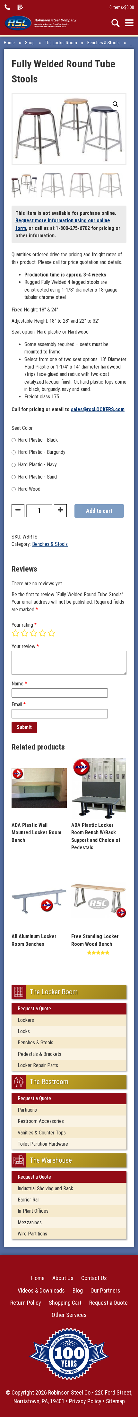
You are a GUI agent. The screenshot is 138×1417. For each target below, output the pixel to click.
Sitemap (115, 1401)
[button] (115, 104)
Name (19, 684)
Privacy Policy (85, 1401)
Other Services (69, 1314)
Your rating (24, 625)
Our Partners (105, 1290)
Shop (30, 42)
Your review (25, 646)
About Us (62, 1278)
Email (19, 704)
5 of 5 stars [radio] (51, 633)
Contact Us (94, 1278)
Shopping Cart (65, 1302)
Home (9, 42)
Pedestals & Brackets (39, 1054)
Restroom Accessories (41, 1121)
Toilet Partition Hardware (43, 1144)
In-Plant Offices (33, 1211)
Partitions (27, 1110)
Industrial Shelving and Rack (45, 1188)
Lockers (26, 1020)
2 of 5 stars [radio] (24, 633)
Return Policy (25, 1302)
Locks (24, 1031)
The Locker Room (61, 42)
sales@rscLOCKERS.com (98, 409)
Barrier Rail (28, 1200)
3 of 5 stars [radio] (33, 633)
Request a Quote (34, 1008)
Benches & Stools (103, 42)
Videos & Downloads (41, 1290)
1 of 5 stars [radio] (15, 633)
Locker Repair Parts (38, 1065)
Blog (78, 1290)
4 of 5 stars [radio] (42, 633)
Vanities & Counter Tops (42, 1133)
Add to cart (99, 510)
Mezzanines (30, 1222)
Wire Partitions (32, 1234)
